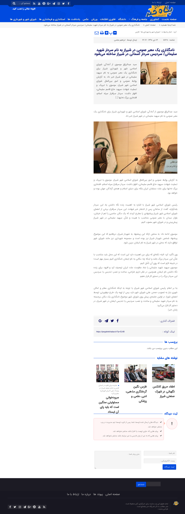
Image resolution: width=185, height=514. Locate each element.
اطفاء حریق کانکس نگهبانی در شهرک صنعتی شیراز (164, 391)
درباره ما (86, 494)
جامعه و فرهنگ (139, 19)
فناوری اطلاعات (107, 19)
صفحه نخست (169, 19)
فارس (137, 32)
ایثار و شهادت (167, 32)
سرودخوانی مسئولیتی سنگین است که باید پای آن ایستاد (109, 404)
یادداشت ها (74, 19)
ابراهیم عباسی (119, 40)
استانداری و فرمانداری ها (52, 19)
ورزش (94, 19)
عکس (86, 19)
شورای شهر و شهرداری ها (23, 19)
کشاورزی (154, 19)
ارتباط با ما (156, 2)
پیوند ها (98, 494)
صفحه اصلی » (149, 25)
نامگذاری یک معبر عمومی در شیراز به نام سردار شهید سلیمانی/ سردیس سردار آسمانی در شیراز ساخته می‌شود (135, 52)
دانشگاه (122, 19)
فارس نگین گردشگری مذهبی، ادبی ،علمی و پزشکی (136, 393)
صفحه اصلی (170, 2)
